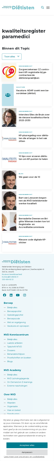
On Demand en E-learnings (18, 382)
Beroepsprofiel (12, 311)
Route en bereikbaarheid (12, 274)
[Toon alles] (11, 57)
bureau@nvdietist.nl (10, 277)
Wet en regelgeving (15, 322)
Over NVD (10, 394)
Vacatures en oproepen (16, 326)
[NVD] (18, 7)
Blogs (8, 361)
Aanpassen (27, 452)
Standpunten (11, 414)
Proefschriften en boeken (17, 358)
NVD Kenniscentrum (16, 334)
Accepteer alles (27, 445)
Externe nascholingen (15, 386)
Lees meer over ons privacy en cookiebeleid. (24, 457)
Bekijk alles (10, 307)
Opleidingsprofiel (13, 315)
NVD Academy (12, 370)
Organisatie (11, 406)
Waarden (9, 403)
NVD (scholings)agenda (16, 378)
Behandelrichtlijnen (14, 354)
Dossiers (9, 350)
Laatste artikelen (13, 343)
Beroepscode (12, 318)
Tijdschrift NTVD (13, 346)
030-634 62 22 (8, 279)
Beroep (8, 303)
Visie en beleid (12, 410)
